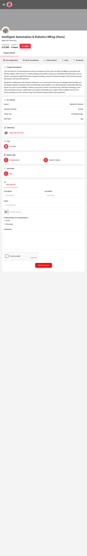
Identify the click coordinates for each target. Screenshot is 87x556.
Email (6, 201)
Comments (8, 229)
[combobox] (6, 212)
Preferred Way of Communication (16, 218)
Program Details (9, 53)
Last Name (48, 191)
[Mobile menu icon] (3, 4)
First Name (8, 191)
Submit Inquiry (44, 265)
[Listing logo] (6, 31)
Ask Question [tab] (11, 184)
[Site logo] (10, 4)
